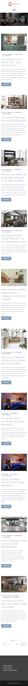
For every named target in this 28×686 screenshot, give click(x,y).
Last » (23, 644)
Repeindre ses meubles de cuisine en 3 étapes (13, 296)
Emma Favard (19, 54)
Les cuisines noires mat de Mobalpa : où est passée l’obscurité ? (14, 238)
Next (17, 644)
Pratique (4, 289)
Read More (6, 84)
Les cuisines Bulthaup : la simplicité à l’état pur (13, 119)
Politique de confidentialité (10, 670)
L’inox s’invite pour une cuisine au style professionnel (14, 543)
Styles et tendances (7, 54)
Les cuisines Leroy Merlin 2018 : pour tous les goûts (11, 62)
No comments (7, 55)
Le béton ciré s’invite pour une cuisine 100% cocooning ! (14, 603)
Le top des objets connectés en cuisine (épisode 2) (12, 421)
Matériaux (5, 595)
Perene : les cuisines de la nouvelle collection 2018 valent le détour (14, 177)
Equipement (5, 413)
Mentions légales (7, 665)
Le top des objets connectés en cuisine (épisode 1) (12, 482)
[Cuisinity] (14, 3)
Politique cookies (7, 668)
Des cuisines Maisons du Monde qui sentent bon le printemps (13, 360)
